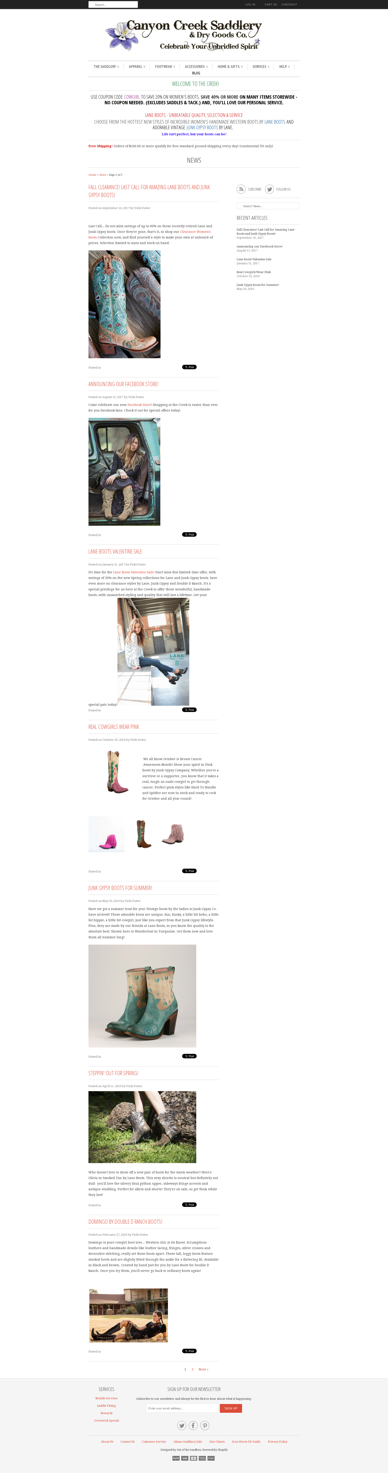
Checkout (289, 4)
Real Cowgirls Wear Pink (113, 726)
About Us (107, 1441)
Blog (196, 73)
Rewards (106, 1413)
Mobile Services (106, 1398)
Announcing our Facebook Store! (123, 384)
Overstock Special (106, 1420)
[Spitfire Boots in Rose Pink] (173, 851)
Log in (250, 4)
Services (261, 66)
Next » (203, 1369)
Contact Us (127, 1441)
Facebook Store (139, 405)
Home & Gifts (230, 66)
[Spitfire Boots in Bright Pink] (106, 851)
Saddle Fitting (106, 1405)
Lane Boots (275, 121)
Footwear (165, 66)
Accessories (196, 66)
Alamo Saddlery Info (188, 1441)
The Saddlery (106, 66)
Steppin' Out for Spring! (113, 1073)
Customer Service (154, 1441)
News (194, 160)
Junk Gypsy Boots (202, 127)
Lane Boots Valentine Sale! (133, 572)
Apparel (137, 66)
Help (284, 66)
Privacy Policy (277, 1441)
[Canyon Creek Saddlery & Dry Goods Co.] (194, 36)
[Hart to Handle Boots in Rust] (142, 851)
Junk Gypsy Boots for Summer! (120, 888)
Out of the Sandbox (189, 1449)
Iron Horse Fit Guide (246, 1441)
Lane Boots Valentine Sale (115, 551)
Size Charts (217, 1441)
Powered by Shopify (215, 1449)
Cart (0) (271, 4)
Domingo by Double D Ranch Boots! (125, 1221)
